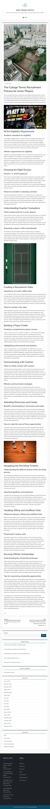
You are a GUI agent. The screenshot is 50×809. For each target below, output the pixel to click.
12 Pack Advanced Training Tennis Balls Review (15, 649)
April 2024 (6, 706)
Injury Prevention (8, 741)
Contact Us (22, 766)
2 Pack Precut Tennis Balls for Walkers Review (15, 645)
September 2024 (8, 692)
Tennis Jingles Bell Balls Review (11, 658)
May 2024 (6, 703)
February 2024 (7, 712)
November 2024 (8, 687)
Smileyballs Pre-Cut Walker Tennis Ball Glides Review (17, 653)
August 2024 (7, 695)
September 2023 (8, 726)
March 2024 (7, 709)
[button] (25, 18)
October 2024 (7, 689)
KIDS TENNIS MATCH (25, 10)
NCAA (13, 138)
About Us (21, 763)
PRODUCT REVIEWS (9, 747)
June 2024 (6, 701)
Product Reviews (23, 777)
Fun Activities (7, 738)
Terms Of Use (22, 780)
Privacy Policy (22, 774)
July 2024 (6, 698)
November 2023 (8, 720)
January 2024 (7, 715)
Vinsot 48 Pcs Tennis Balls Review (12, 662)
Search (6, 633)
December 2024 (8, 684)
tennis (23, 354)
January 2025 (7, 681)
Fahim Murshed (33, 807)
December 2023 (8, 718)
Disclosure (21, 769)
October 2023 (7, 723)
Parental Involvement (9, 744)
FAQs (5, 613)
